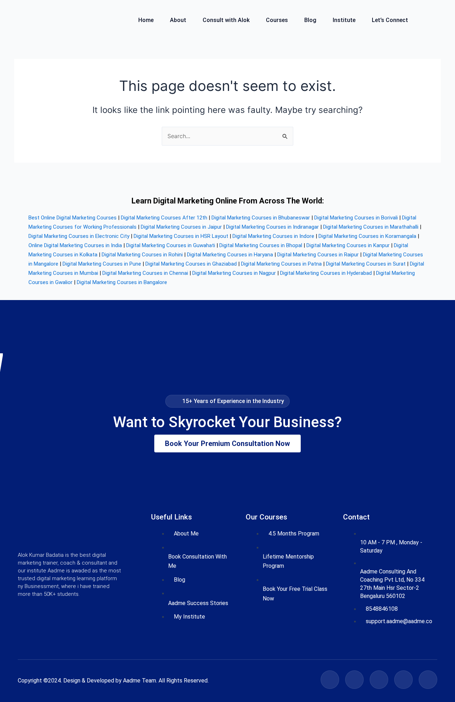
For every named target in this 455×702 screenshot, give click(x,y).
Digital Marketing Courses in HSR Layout (181, 236)
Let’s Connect (390, 20)
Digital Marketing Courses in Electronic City (78, 236)
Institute (344, 20)
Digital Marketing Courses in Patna (281, 264)
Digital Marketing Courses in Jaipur (181, 227)
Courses (277, 20)
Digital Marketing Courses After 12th (164, 217)
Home (146, 20)
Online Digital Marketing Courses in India (75, 245)
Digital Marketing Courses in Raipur (318, 254)
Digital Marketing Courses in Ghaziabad (191, 264)
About (178, 20)
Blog (310, 20)
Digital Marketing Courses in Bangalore (122, 282)
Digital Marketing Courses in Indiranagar (272, 227)
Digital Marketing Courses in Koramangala (367, 236)
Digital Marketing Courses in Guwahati (170, 245)
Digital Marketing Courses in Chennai (145, 273)
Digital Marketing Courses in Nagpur (234, 273)
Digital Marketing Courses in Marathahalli (370, 227)
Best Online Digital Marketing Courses (72, 217)
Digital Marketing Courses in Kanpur (348, 245)
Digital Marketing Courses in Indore (273, 236)
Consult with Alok (226, 20)
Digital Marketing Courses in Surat (366, 264)
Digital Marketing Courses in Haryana (230, 254)
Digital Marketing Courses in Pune (102, 264)
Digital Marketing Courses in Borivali (356, 217)
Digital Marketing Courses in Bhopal (260, 245)
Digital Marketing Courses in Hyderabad (326, 273)
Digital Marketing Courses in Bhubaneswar (261, 217)
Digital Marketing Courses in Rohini (142, 254)
